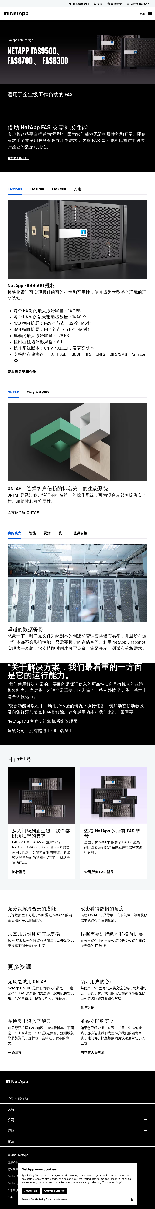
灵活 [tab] (47, 532)
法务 (10, 1197)
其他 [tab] (77, 189)
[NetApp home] (16, 13)
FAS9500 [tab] (15, 189)
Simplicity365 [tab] (38, 392)
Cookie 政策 (15, 1176)
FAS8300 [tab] (59, 189)
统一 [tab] (62, 532)
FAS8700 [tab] (37, 189)
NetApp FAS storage (20, 40)
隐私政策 (13, 1169)
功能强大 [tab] (14, 532)
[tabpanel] (77, 285)
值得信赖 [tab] (80, 532)
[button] (145, 13)
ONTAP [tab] (13, 392)
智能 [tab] (32, 532)
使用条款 (13, 1162)
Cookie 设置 (15, 1183)
